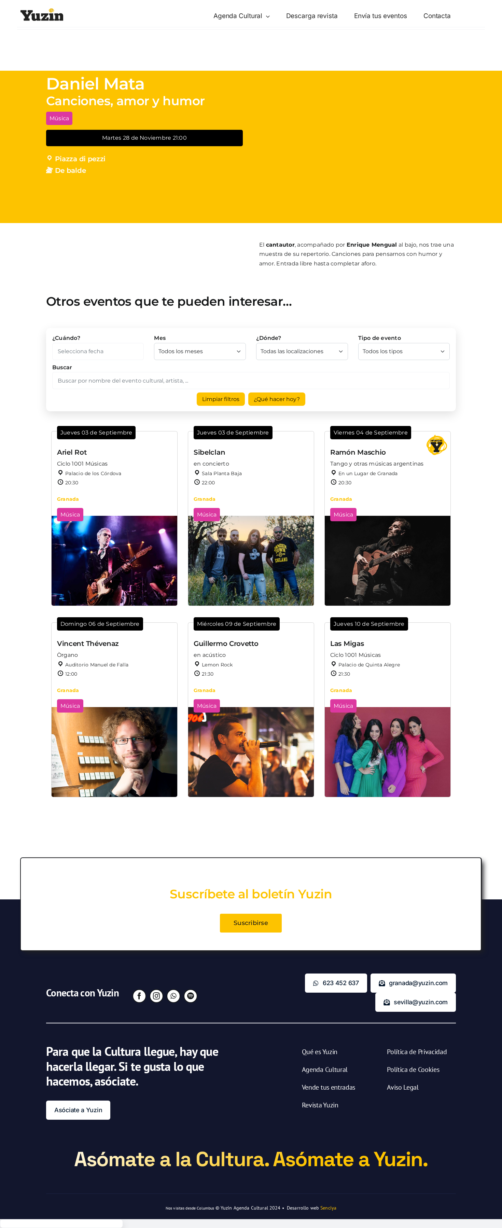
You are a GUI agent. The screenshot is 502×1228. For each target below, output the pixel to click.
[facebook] (139, 996)
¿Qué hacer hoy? (277, 399)
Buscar (62, 367)
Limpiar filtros (220, 399)
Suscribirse (251, 923)
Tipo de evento (379, 338)
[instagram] (156, 996)
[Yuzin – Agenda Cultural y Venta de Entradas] (41, 11)
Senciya (328, 1208)
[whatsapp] (173, 996)
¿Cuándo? (66, 338)
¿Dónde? (268, 338)
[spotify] (190, 996)
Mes (160, 338)
